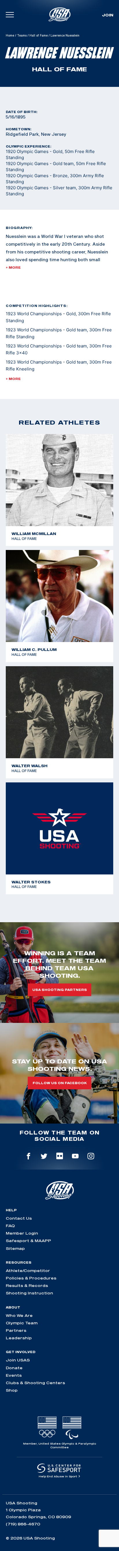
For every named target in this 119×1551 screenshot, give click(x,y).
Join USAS (18, 1360)
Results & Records (27, 1285)
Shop (12, 1390)
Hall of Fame (38, 35)
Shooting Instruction (29, 1293)
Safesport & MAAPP (28, 1240)
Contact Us (19, 1218)
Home (10, 35)
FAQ (10, 1225)
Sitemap (15, 1248)
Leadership (19, 1338)
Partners (16, 1330)
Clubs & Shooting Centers (35, 1382)
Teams (22, 35)
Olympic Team (22, 1323)
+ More (13, 267)
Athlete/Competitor (28, 1270)
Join (107, 15)
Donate (14, 1367)
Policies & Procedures (31, 1278)
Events (14, 1375)
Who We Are (19, 1315)
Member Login (22, 1233)
